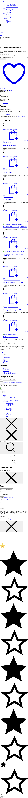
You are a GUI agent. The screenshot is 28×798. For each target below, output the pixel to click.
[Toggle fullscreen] (2, 796)
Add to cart (3, 59)
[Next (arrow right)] (2, 797)
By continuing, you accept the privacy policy (12, 382)
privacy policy (21, 513)
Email (1, 381)
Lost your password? (8, 497)
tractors (10, 90)
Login (10, 519)
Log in (2, 497)
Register (9, 499)
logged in (8, 114)
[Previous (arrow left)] (0, 797)
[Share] (3, 796)
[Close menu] (11, 423)
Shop (1, 35)
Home (1, 32)
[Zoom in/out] (0, 796)
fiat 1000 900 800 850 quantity (7, 57)
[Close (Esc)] (4, 796)
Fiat (5, 90)
